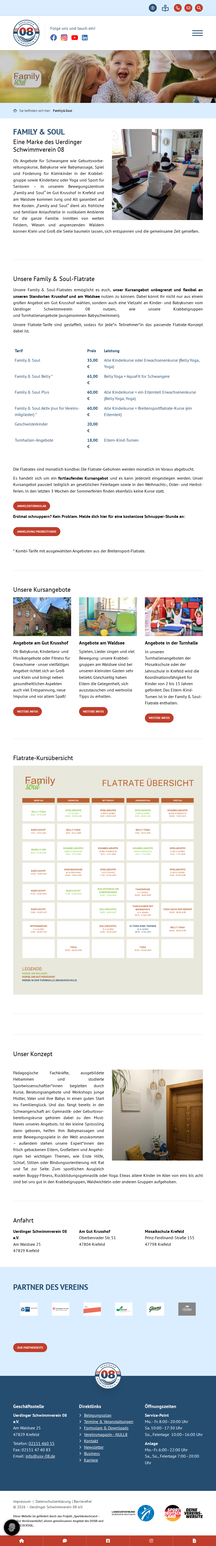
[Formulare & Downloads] (194, 1540)
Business (92, 1453)
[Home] (26, 33)
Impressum (22, 1501)
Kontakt (91, 1440)
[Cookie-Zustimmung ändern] (12, 1527)
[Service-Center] (21, 1540)
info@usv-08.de (40, 1456)
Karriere (91, 1460)
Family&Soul (62, 110)
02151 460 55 (42, 1443)
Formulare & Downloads (106, 1427)
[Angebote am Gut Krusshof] (42, 616)
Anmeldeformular (31, 506)
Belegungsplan (97, 1415)
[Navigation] (195, 32)
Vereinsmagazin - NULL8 (105, 1434)
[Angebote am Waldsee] (108, 616)
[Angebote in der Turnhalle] (174, 616)
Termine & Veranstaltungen (108, 1421)
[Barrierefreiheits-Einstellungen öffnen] (153, 8)
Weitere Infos (27, 711)
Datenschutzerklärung (53, 1501)
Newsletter (94, 1447)
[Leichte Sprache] (165, 8)
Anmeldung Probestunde (36, 531)
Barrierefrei (83, 1501)
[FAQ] (64, 1540)
